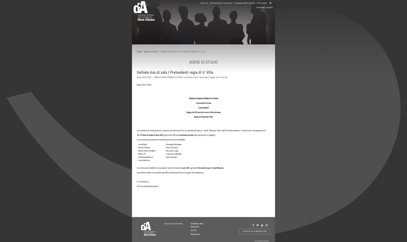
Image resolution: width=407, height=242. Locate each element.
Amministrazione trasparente (220, 3)
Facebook (253, 225)
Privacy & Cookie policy (173, 223)
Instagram (266, 225)
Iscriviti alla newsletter (255, 231)
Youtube (262, 225)
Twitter (257, 225)
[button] (271, 3)
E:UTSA (194, 230)
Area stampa (262, 3)
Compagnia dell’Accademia (244, 3)
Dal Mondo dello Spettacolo (197, 225)
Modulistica (195, 234)
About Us (204, 3)
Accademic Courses (264, 7)
